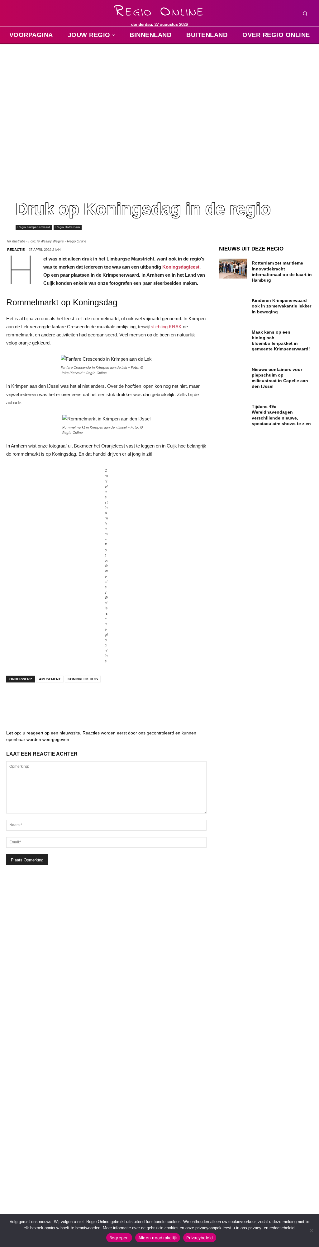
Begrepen (119, 1237)
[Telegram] (53, 699)
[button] (305, 13)
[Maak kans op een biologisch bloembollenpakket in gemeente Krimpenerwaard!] (233, 337)
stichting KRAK (166, 326)
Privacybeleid (199, 1237)
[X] (71, 699)
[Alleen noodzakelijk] (311, 1230)
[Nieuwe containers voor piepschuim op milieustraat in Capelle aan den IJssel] (233, 375)
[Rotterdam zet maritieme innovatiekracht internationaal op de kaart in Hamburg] (233, 268)
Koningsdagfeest (180, 267)
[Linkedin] (34, 699)
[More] (109, 699)
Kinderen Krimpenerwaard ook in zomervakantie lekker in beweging (281, 306)
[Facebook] (15, 699)
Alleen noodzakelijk (157, 1237)
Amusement (50, 679)
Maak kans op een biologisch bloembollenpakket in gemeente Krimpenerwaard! (281, 341)
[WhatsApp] (90, 699)
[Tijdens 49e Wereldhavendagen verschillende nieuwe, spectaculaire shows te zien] (233, 412)
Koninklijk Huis (83, 679)
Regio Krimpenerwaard (33, 227)
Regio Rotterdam (67, 227)
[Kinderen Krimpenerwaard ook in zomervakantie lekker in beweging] (233, 306)
